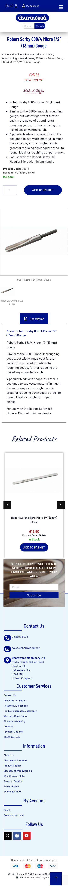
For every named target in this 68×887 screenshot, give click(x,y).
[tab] (34, 318)
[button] (61, 7)
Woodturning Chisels (32, 58)
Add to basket (43, 190)
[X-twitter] (8, 836)
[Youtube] (27, 836)
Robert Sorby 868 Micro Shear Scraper (34, 520)
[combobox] (28, 26)
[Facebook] (17, 836)
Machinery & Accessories (27, 54)
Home (5, 54)
